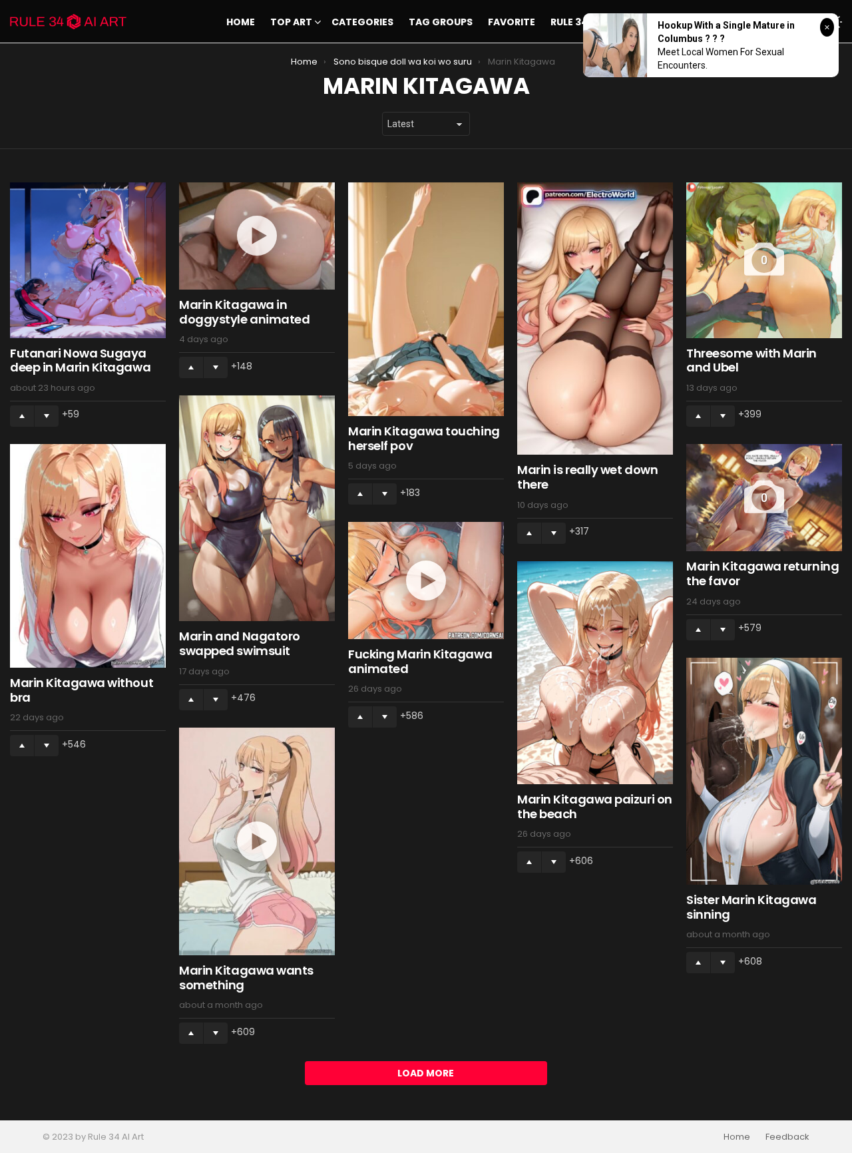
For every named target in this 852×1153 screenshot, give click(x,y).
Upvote (22, 416)
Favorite (511, 22)
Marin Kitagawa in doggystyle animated (244, 312)
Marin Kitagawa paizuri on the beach (594, 806)
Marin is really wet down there (587, 477)
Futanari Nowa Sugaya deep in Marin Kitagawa (80, 360)
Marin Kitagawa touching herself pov (424, 438)
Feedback (787, 1137)
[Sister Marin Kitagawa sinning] (764, 771)
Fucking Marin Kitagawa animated (420, 661)
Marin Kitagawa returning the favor (762, 573)
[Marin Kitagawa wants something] (257, 842)
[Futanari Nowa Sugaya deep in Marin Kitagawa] (88, 260)
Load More (425, 1073)
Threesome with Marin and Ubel (751, 360)
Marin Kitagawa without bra (81, 690)
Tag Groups (441, 22)
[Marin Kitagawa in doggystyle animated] (257, 236)
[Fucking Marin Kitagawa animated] (426, 580)
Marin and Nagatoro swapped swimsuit (239, 643)
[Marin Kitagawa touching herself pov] (426, 299)
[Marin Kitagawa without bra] (88, 556)
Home (240, 22)
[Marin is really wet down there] (595, 318)
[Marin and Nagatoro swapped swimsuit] (257, 508)
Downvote (47, 416)
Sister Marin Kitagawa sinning (751, 907)
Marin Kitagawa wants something (246, 977)
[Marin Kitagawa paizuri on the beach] (595, 673)
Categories (362, 22)
